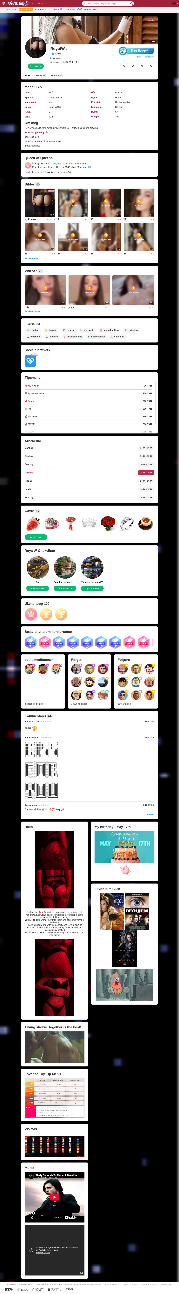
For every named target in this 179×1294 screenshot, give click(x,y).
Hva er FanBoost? (145, 57)
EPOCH (43, 1284)
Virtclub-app (90, 10)
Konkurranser (70, 10)
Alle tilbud (54, 10)
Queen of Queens (64, 163)
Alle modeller (10, 10)
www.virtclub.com (27, 1284)
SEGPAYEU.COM (55, 1284)
